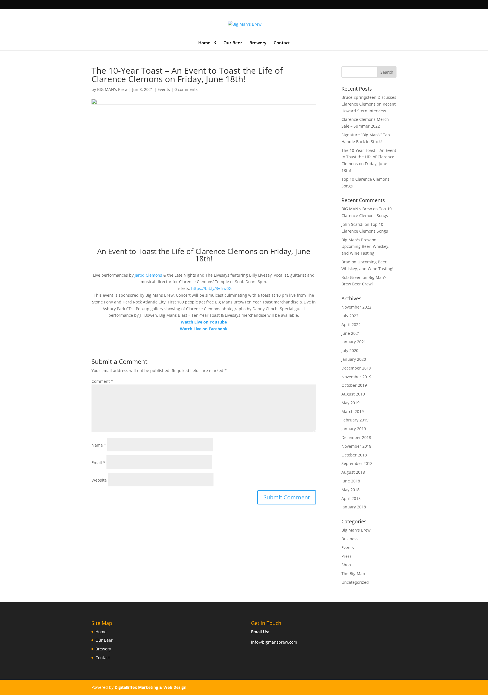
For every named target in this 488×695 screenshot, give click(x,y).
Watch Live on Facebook (204, 328)
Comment (102, 381)
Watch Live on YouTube (204, 322)
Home (204, 43)
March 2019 (352, 411)
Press (346, 556)
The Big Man (353, 573)
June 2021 (350, 333)
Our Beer (232, 43)
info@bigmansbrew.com (274, 642)
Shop (346, 564)
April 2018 (351, 498)
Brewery (257, 43)
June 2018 (350, 481)
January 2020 (353, 359)
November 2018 (356, 446)
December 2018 (356, 437)
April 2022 (351, 324)
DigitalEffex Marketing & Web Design (150, 687)
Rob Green (351, 277)
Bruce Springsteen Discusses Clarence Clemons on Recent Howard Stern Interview (368, 104)
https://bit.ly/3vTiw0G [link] (211, 288)
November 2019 (356, 376)
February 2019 (355, 420)
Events (164, 89)
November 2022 (356, 307)
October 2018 (354, 455)
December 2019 (356, 368)
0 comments (186, 89)
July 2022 (349, 315)
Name (98, 445)
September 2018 (356, 463)
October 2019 (354, 385)
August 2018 (353, 472)
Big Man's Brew (356, 530)
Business (349, 538)
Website (99, 480)
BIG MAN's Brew (112, 89)
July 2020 (349, 350)
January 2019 (353, 428)
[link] (148, 275)
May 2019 (350, 402)
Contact (282, 43)
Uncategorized (355, 582)
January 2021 (353, 341)
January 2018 (353, 507)
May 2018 (350, 489)
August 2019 (353, 394)
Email (98, 462)
